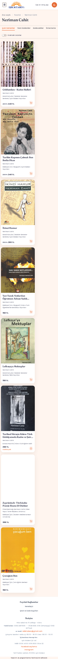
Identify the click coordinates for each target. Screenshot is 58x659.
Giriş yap (45, 5)
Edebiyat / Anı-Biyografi (11, 167)
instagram (29, 650)
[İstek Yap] (31, 448)
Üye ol (37, 5)
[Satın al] (31, 103)
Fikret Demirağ (8, 509)
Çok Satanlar (8, 28)
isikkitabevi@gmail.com (32, 631)
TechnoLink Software (39, 658)
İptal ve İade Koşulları (29, 611)
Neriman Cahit (8, 93)
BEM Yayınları (15, 375)
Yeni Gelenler (23, 28)
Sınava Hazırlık (8, 444)
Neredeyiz (29, 606)
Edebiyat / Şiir (8, 515)
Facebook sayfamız (29, 647)
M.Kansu (22, 512)
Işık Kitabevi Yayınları (18, 98)
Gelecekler (38, 28)
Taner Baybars (12, 512)
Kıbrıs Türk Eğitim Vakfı (23, 444)
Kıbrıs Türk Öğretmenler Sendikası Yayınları (16, 306)
